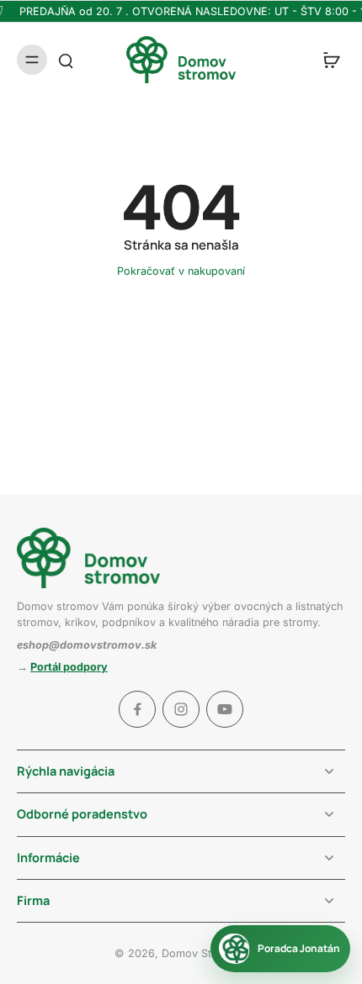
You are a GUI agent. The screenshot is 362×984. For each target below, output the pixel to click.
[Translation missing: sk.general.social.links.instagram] (181, 709)
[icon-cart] (326, 59)
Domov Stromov (203, 953)
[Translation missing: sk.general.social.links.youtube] (224, 709)
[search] (65, 59)
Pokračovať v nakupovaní (181, 271)
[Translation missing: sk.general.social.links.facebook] (137, 709)
